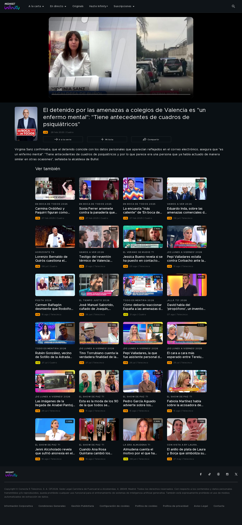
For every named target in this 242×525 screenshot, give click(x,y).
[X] (236, 474)
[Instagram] (227, 474)
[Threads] (218, 474)
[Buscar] (233, 6)
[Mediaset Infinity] (12, 6)
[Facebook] (200, 474)
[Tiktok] (209, 474)
